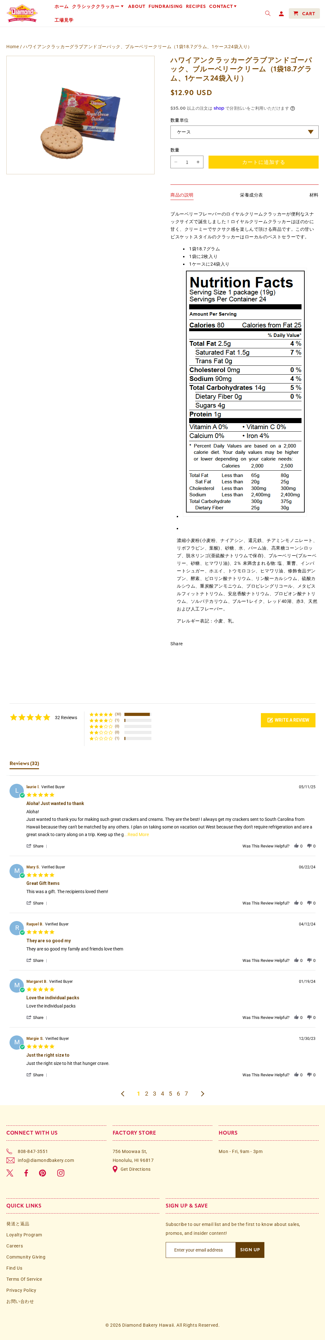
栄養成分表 (251, 194)
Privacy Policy (21, 1290)
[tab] (24, 767)
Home (12, 46)
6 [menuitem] (178, 1094)
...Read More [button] (136, 834)
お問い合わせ (20, 1301)
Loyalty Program (24, 1234)
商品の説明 (182, 194)
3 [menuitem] (154, 1094)
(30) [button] (118, 714)
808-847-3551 (33, 1151)
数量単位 (179, 120)
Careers (14, 1245)
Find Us (14, 1268)
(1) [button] (117, 720)
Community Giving (26, 1256)
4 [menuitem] (162, 1094)
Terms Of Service (24, 1279)
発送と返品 (18, 1223)
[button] (98, 6)
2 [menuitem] (146, 1094)
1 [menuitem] (138, 1094)
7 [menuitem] (186, 1094)
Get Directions (136, 1169)
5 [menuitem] (170, 1094)
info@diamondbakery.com (46, 1160)
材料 (314, 194)
